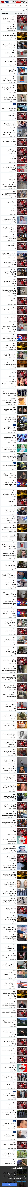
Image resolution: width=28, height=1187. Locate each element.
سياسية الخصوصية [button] (21, 1181)
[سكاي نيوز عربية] (19, 2)
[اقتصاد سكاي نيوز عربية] (10, 2)
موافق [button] (9, 1184)
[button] (2, 9)
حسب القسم (5, 13)
